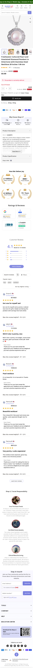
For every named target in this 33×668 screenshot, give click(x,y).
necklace (15, 282)
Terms (10, 597)
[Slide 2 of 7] (11, 52)
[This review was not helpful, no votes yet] (23, 317)
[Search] (29, 12)
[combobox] (15, 12)
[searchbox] (9, 274)
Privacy (14, 597)
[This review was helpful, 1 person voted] (20, 357)
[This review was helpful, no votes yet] (20, 317)
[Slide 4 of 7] (25, 52)
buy (5, 282)
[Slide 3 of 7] (18, 52)
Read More (15, 151)
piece (9, 282)
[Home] (10, 6)
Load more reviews (16, 481)
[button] (16, 160)
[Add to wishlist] (30, 22)
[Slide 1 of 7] (4, 52)
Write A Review (16, 266)
